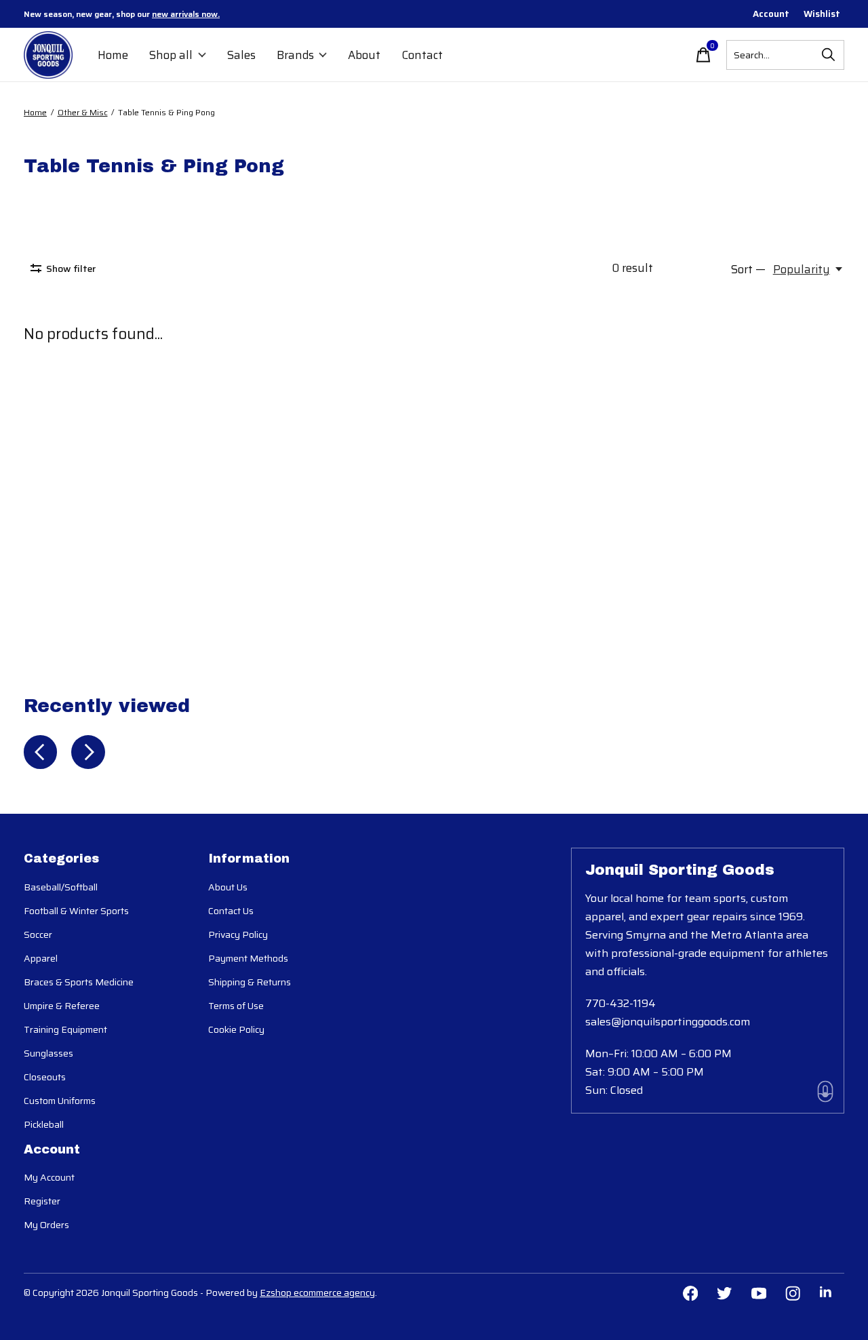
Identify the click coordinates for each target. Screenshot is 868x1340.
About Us (228, 887)
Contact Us (231, 910)
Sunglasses (48, 1053)
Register (42, 1201)
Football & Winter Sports (76, 910)
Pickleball (44, 1124)
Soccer (38, 934)
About (364, 55)
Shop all (171, 55)
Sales (241, 55)
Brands (295, 55)
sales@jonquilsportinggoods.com (667, 1021)
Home (113, 55)
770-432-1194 (620, 1003)
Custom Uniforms (60, 1100)
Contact (422, 55)
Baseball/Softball (61, 887)
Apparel (41, 958)
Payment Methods (248, 958)
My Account (49, 1177)
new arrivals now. (186, 13)
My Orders (46, 1224)
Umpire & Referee (62, 1005)
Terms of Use (236, 1005)
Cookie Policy (236, 1029)
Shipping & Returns (249, 981)
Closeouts (45, 1076)
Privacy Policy (238, 934)
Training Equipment (65, 1029)
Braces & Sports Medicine (79, 981)
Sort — (748, 269)
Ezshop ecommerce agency (317, 1292)
